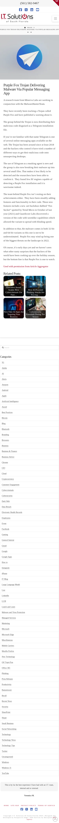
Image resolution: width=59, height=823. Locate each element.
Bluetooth (5, 429)
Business (5, 446)
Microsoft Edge (8, 635)
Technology (6, 734)
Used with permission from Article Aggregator (25, 266)
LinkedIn (5, 596)
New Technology (8, 657)
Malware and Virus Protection (13, 612)
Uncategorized (7, 757)
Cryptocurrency (8, 479)
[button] (55, 18)
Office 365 (6, 668)
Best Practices (7, 412)
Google (4, 551)
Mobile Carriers (8, 646)
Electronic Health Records (12, 512)
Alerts (4, 379)
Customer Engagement (10, 485)
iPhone (4, 574)
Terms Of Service (46, 805)
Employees (6, 518)
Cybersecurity (7, 496)
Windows (5, 762)
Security (5, 707)
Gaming (5, 535)
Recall (4, 696)
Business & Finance (9, 451)
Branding (5, 435)
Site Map (15, 805)
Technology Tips (8, 746)
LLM (4, 601)
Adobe (4, 368)
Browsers (5, 440)
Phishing (5, 673)
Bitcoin (4, 418)
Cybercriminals (8, 490)
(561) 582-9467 (29, 3)
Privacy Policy (28, 805)
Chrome (5, 462)
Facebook (5, 529)
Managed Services (9, 618)
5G (3, 362)
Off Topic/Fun (7, 662)
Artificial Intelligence (10, 401)
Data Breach (6, 507)
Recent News (7, 701)
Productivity (6, 684)
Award (4, 407)
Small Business (7, 723)
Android (5, 390)
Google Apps (7, 557)
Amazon (5, 385)
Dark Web (6, 501)
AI (3, 374)
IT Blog (5, 579)
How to (5, 562)
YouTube (5, 773)
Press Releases (7, 679)
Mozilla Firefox (8, 651)
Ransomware (7, 690)
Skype (4, 718)
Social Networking (9, 729)
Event (4, 524)
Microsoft (5, 629)
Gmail (4, 546)
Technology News (9, 740)
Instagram (5, 568)
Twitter (4, 751)
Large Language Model (11, 585)
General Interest (8, 540)
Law (3, 590)
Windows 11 (6, 768)
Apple (4, 396)
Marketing (6, 623)
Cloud (4, 473)
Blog (3, 423)
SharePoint (6, 712)
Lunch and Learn (8, 607)
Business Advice (8, 457)
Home (6, 805)
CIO (3, 468)
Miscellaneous (7, 640)
